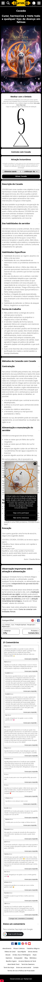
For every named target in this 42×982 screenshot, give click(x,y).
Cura (12, 625)
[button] (21, 120)
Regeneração (6, 626)
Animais (7, 625)
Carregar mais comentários (21, 918)
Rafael (26, 979)
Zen (30, 979)
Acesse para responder (31, 659)
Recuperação (31, 625)
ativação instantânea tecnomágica (20, 600)
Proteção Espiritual (20, 625)
